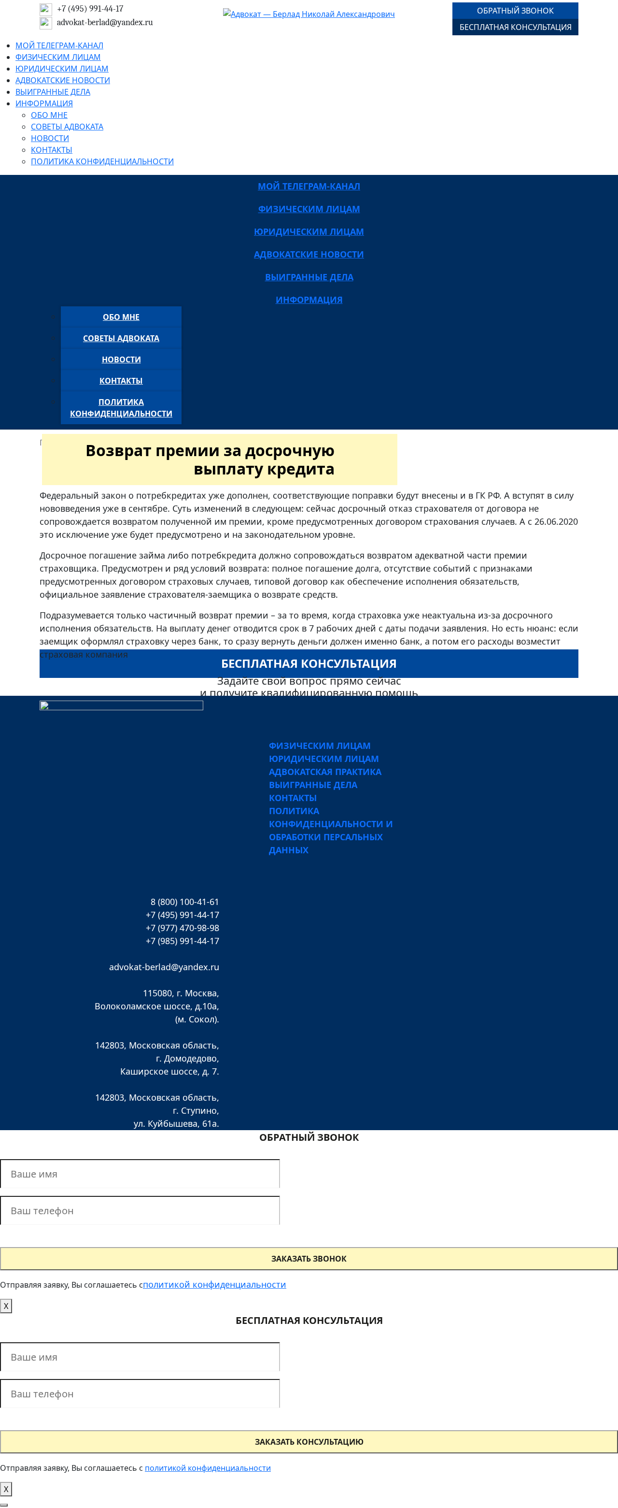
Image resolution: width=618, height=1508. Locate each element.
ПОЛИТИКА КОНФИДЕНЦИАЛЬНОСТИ (102, 161)
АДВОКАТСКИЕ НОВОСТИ (62, 80)
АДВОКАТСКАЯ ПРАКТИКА (325, 771)
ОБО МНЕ (49, 115)
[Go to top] (4, 1505)
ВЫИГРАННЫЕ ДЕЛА (52, 91)
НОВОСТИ (50, 138)
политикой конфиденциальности (214, 1284)
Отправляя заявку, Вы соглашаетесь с (71, 1284)
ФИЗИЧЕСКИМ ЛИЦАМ (58, 57)
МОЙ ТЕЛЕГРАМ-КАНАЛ (59, 45)
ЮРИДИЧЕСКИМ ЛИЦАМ (62, 68)
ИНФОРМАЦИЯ (44, 103)
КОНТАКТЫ (51, 149)
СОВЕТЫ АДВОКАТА (67, 126)
